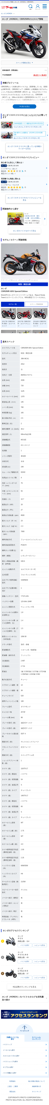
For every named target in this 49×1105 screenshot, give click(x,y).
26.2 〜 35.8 (40, 75)
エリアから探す (8, 1067)
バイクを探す (24, 945)
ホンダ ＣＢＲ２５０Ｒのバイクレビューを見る (24, 199)
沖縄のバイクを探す (13, 1038)
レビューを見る (40, 945)
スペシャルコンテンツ (36, 1038)
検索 (30, 9)
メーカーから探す (9, 1050)
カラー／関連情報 (36, 304)
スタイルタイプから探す (11, 1056)
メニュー (45, 9)
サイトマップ (36, 1091)
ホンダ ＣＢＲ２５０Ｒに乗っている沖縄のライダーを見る (24, 147)
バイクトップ (7, 1044)
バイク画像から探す (9, 1073)
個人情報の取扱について (36, 1081)
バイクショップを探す (10, 1061)
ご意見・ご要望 (12, 1086)
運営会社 (12, 1091)
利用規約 (12, 1081)
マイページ (37, 9)
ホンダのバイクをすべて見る (24, 231)
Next (44, 218)
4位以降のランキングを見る (24, 987)
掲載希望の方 (36, 1086)
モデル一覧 (13, 304)
